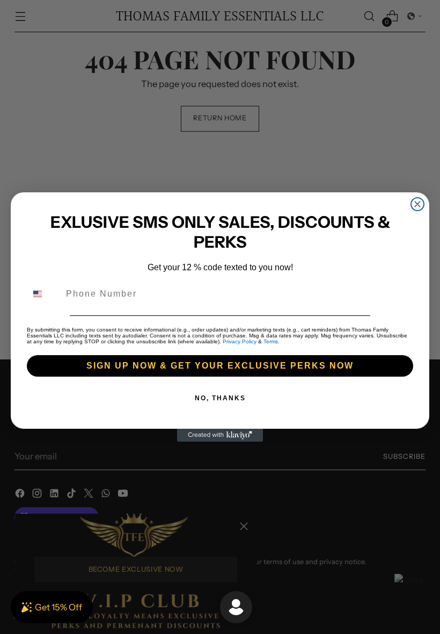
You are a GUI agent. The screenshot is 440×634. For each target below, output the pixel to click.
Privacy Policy (239, 341)
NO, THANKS (220, 398)
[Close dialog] (417, 204)
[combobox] (44, 294)
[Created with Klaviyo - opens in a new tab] (220, 435)
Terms (270, 341)
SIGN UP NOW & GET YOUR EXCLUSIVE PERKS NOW (220, 365)
